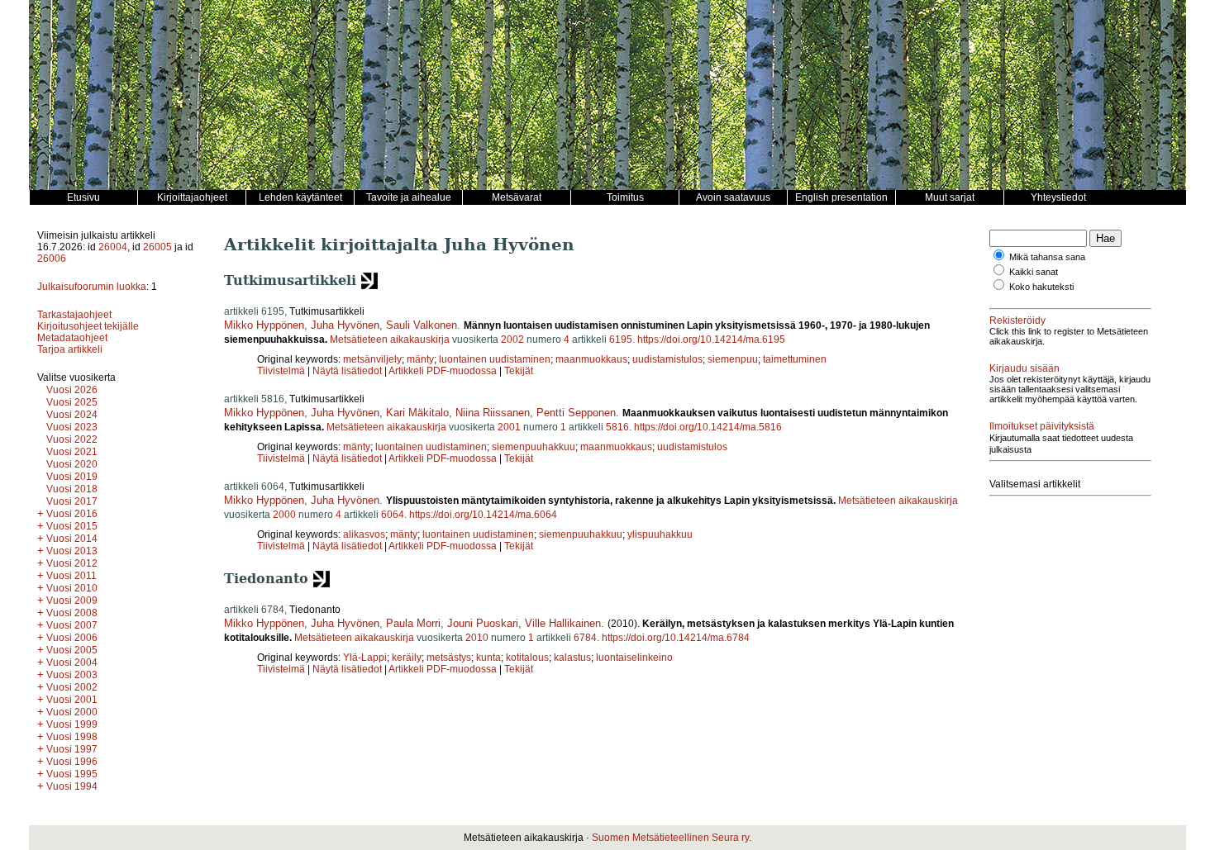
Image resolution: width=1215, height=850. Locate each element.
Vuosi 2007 (72, 625)
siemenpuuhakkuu (533, 447)
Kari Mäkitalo (417, 412)
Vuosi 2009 (72, 600)
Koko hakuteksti (1041, 287)
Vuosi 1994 (72, 786)
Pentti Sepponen (576, 412)
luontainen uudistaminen (494, 359)
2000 (284, 514)
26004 (112, 247)
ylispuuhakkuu (660, 534)
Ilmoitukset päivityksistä (1041, 426)
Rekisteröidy (1017, 320)
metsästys (448, 657)
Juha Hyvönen (345, 325)
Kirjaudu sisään (1024, 368)
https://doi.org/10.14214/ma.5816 (708, 427)
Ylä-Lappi (365, 657)
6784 (585, 637)
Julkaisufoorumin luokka (91, 286)
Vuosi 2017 (72, 501)
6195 (620, 339)
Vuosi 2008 (72, 613)
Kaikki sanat (1033, 272)
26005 (157, 247)
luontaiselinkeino (634, 657)
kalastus (572, 657)
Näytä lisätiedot (348, 371)
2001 (509, 427)
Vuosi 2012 (72, 563)
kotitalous (527, 657)
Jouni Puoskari (482, 623)
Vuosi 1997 (72, 749)
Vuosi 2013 (72, 551)
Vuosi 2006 (72, 637)
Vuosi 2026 (72, 390)
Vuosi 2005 (72, 650)
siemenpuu (733, 359)
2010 (476, 637)
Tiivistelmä (281, 371)
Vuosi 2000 (72, 712)
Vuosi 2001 (72, 699)
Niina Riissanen (492, 412)
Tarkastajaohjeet (74, 315)
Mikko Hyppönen (264, 325)
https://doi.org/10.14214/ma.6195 (711, 339)
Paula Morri (413, 623)
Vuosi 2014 (72, 538)
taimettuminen (795, 359)
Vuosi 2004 (72, 662)
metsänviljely (372, 359)
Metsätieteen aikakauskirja (390, 339)
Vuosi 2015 (72, 526)
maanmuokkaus (591, 359)
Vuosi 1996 (72, 761)
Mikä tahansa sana (1047, 257)
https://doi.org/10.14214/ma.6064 (483, 514)
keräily (407, 657)
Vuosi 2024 (72, 414)
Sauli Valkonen (421, 325)
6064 (392, 514)
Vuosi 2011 (71, 576)
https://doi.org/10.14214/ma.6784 (676, 637)
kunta (488, 657)
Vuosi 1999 (72, 724)
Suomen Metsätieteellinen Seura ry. (671, 837)
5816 (617, 427)
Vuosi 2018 (72, 489)
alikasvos (364, 534)
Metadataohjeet (72, 338)
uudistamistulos (667, 359)
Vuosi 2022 (72, 439)
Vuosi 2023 (72, 427)
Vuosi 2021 (72, 452)
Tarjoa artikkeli (69, 349)
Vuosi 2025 (72, 402)
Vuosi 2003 (72, 675)
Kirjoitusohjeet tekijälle (88, 326)
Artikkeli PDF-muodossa (442, 371)
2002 (512, 339)
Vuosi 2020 (72, 464)
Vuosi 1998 (72, 737)
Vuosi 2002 (72, 687)
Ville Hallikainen (563, 623)
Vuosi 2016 (72, 514)
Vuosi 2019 (72, 476)
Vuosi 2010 (72, 588)
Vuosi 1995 (72, 774)
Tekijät (518, 371)
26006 (51, 258)
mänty (420, 359)
